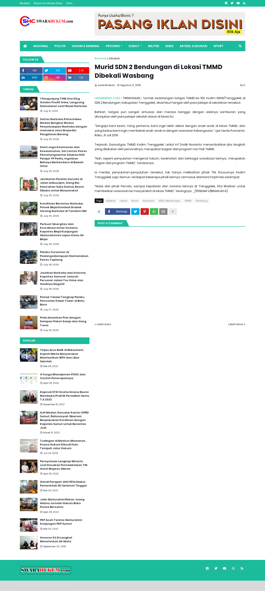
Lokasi (123, 200)
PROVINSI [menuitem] (113, 46)
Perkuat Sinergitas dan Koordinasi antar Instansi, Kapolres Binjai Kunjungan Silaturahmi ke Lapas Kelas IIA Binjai (62, 231)
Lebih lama (235, 324)
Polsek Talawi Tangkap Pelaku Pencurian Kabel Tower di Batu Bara (62, 300)
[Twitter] (135, 211)
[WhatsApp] (154, 211)
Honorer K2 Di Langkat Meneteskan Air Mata (56, 539)
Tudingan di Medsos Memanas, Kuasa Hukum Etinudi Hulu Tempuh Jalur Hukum (63, 444)
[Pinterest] (145, 211)
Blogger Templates (49, 586)
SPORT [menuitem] (218, 46)
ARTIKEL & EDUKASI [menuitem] (193, 46)
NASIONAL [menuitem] (40, 46)
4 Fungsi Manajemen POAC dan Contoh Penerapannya (63, 376)
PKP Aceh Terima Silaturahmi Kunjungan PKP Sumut (61, 522)
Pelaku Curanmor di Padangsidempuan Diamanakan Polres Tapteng (64, 255)
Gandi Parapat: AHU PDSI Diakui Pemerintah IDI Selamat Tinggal (63, 484)
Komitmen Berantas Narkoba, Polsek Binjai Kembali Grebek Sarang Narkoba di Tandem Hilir (63, 207)
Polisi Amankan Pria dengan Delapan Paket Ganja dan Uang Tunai (63, 321)
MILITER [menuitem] (153, 46)
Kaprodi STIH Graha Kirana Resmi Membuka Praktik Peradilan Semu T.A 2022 (64, 395)
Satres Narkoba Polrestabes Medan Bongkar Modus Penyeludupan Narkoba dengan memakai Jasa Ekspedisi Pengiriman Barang (63, 126)
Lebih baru (104, 324)
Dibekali (114, 58)
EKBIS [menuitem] (169, 46)
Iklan (69, 3)
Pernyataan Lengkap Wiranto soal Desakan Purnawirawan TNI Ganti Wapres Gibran (63, 465)
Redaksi (25, 3)
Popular (29, 341)
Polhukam (148, 200)
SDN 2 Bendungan (169, 200)
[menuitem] (25, 46)
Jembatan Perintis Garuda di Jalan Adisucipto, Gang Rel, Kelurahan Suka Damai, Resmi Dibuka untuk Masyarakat (62, 184)
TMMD (188, 200)
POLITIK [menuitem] (60, 46)
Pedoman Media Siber (48, 3)
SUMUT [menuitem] (134, 46)
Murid (134, 200)
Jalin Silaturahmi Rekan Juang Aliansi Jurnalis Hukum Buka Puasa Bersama (62, 503)
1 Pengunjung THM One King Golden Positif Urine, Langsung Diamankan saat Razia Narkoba (63, 102)
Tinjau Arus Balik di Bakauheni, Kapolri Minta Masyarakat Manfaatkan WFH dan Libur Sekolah (62, 355)
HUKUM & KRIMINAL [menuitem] (86, 46)
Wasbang (201, 200)
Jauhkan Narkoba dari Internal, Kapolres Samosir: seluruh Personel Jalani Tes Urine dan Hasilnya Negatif (63, 278)
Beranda (100, 58)
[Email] (163, 211)
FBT (71, 586)
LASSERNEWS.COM (107, 98)
